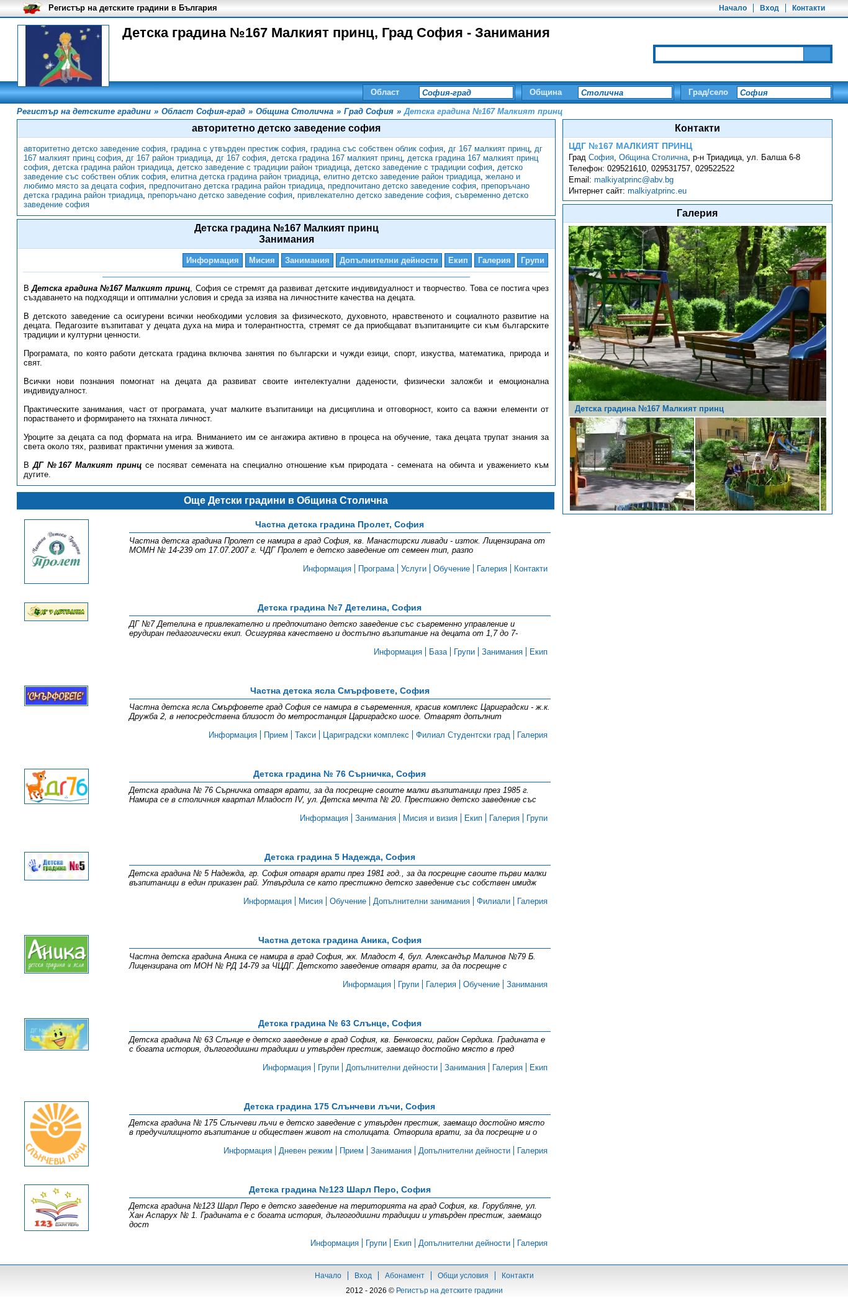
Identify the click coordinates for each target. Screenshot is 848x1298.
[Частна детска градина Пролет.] (56, 552)
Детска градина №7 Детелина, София (340, 607)
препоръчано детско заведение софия (220, 195)
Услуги (413, 568)
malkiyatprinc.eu (657, 190)
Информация (212, 260)
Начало (733, 8)
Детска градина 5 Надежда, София (339, 857)
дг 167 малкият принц (489, 148)
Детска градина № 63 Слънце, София (340, 1023)
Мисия (262, 260)
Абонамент (405, 1275)
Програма (376, 568)
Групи (532, 260)
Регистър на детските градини (449, 1290)
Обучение (451, 568)
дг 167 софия (241, 158)
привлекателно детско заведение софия (373, 195)
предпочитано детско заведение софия (402, 185)
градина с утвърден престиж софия (238, 148)
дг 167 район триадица (168, 158)
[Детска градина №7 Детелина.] (56, 612)
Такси (305, 735)
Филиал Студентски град (463, 735)
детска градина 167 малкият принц (336, 158)
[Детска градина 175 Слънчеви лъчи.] (56, 1134)
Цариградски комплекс (366, 735)
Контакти (808, 8)
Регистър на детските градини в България (132, 7)
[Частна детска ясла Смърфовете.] (56, 697)
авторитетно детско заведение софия (95, 148)
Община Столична (653, 157)
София (601, 157)
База (438, 651)
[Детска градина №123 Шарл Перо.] (56, 1208)
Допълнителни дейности (389, 260)
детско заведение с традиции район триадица (263, 167)
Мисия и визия (430, 818)
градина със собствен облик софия (376, 148)
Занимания (307, 260)
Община (546, 92)
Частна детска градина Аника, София (340, 940)
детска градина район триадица (112, 167)
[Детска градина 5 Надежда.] (56, 867)
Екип (458, 260)
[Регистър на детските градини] (63, 56)
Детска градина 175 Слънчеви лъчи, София (339, 1106)
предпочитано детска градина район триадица (236, 185)
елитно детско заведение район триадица (401, 176)
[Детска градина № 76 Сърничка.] (56, 787)
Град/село (708, 92)
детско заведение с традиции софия (423, 167)
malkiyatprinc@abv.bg (634, 179)
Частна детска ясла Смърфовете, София (340, 691)
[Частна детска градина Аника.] (56, 955)
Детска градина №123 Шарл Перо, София (340, 1189)
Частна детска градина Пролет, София (339, 524)
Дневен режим (306, 1150)
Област (385, 92)
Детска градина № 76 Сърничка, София (339, 774)
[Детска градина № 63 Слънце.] (56, 1035)
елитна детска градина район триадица (244, 176)
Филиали (493, 901)
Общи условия (463, 1275)
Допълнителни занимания (421, 901)
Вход (769, 8)
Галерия (494, 260)
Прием (276, 735)
